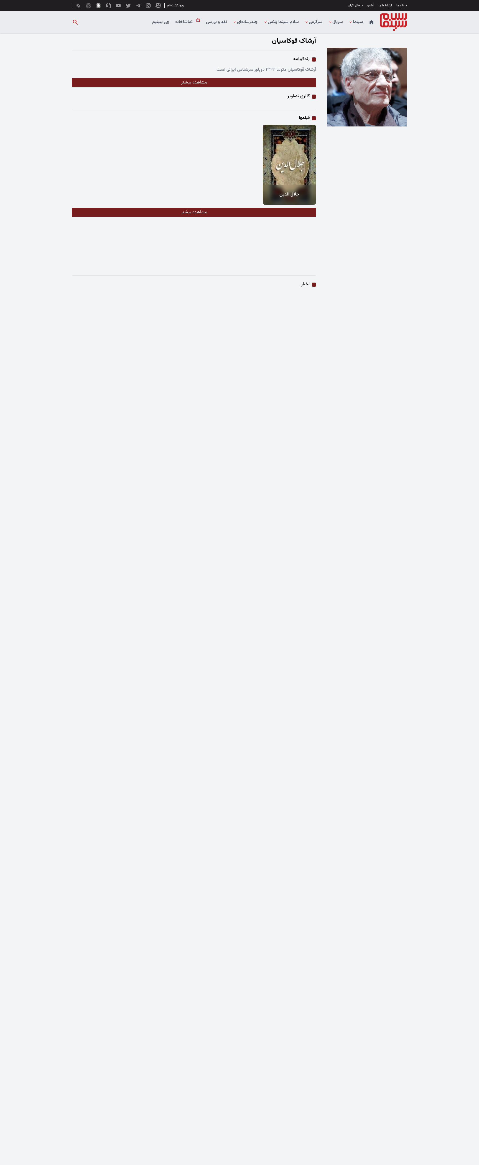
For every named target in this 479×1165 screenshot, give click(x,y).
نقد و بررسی (216, 22)
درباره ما (401, 5)
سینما (358, 22)
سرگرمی (315, 22)
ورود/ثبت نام (175, 5)
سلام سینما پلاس (283, 22)
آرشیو (370, 5)
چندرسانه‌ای (247, 22)
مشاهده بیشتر (194, 82)
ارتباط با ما (385, 5)
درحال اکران (355, 5)
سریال (337, 22)
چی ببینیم (161, 22)
